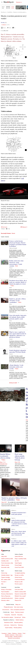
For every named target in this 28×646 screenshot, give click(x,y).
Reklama (14, 633)
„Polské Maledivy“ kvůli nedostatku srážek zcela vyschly (16, 366)
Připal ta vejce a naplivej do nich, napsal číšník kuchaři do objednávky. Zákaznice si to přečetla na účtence (17, 334)
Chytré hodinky (8, 627)
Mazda (13, 233)
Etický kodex (19, 635)
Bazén (12, 612)
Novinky (3, 22)
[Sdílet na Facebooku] (6, 229)
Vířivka (23, 617)
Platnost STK (18, 600)
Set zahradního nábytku (7, 617)
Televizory (20, 625)
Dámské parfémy (18, 622)
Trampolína (7, 614)
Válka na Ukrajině (13, 248)
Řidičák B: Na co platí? (20, 596)
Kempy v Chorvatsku (6, 589)
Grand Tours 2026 (19, 567)
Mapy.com (18, 604)
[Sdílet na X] (9, 229)
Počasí (10, 267)
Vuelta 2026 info (19, 556)
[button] (14, 51)
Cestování (11, 370)
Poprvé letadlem (5, 591)
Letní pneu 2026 (19, 589)
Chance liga (4, 573)
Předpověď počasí (8, 607)
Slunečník (13, 614)
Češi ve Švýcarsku (5, 596)
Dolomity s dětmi (5, 600)
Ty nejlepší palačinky (20, 573)
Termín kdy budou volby (7, 563)
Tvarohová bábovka (20, 579)
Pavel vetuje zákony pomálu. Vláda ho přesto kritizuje (20, 457)
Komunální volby (5, 567)
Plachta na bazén (19, 612)
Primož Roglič (18, 565)
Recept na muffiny (19, 575)
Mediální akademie (9, 635)
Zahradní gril (17, 617)
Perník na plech (18, 584)
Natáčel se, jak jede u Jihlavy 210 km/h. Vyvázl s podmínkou (17, 300)
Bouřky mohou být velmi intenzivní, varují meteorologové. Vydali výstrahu (16, 263)
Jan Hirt (17, 560)
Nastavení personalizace (14, 638)
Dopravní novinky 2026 (20, 593)
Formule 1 (3, 581)
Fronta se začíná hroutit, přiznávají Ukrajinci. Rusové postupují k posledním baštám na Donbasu (17, 243)
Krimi (10, 287)
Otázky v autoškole (19, 598)
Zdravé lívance (18, 577)
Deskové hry (13, 625)
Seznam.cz (19, 2)
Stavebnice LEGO (8, 622)
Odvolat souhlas (18, 636)
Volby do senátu (5, 565)
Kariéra (19, 633)
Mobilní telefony (19, 620)
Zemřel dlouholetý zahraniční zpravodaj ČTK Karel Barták (17, 351)
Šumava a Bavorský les (7, 593)
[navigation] (2, 2)
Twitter (9, 633)
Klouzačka (19, 614)
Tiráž (24, 633)
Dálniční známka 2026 (20, 591)
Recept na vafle (18, 581)
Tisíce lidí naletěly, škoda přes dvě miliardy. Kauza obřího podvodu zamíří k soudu (17, 317)
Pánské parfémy (18, 627)
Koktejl (10, 339)
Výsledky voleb (5, 560)
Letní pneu (6, 625)
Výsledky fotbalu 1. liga (7, 575)
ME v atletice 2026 (5, 579)
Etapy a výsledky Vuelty (20, 558)
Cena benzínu (5, 609)
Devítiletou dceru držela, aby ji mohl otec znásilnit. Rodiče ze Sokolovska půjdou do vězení (18, 282)
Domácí (11, 354)
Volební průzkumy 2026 (7, 558)
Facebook (4, 633)
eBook (4, 27)
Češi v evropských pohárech (17, 609)
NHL (2, 584)
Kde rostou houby (18, 607)
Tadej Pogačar (18, 563)
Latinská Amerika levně (7, 598)
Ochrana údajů (8, 636)
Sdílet (10, 27)
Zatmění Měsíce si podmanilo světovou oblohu (5, 456)
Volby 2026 (4, 556)
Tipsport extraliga (5, 577)
